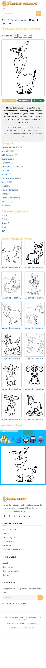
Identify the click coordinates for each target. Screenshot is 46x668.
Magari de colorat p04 (35, 389)
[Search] (38, 13)
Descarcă (39, 100)
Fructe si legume (9, 178)
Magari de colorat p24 (11, 267)
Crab (3, 227)
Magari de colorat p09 (35, 298)
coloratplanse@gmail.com (16, 603)
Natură (4, 182)
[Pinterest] (9, 516)
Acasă (6, 20)
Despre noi (31, 627)
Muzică (4, 201)
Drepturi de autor (11, 623)
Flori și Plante (7, 190)
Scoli (3, 186)
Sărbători (5, 162)
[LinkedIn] (30, 516)
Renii (3, 230)
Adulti (4, 205)
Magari (23, 20)
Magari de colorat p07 (11, 419)
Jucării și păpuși (8, 197)
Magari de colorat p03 (11, 389)
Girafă (4, 215)
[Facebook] (4, 516)
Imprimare (25, 100)
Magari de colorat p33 (35, 328)
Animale (15, 20)
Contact (6, 575)
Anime (4, 174)
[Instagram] (14, 516)
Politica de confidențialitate (30, 623)
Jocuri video (6, 159)
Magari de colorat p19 (35, 419)
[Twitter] (24, 516)
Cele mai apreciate (10, 571)
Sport (4, 193)
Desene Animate (9, 147)
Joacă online (9, 100)
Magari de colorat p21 (11, 298)
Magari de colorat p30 (11, 328)
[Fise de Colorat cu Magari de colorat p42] (23, 68)
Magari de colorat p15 (35, 267)
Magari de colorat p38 (35, 358)
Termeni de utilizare (18, 627)
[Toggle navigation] (4, 9)
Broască (5, 223)
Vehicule (5, 170)
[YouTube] (19, 516)
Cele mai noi (7, 567)
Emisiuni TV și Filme (10, 166)
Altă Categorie (8, 155)
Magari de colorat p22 (11, 358)
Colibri (4, 219)
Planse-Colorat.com (19, 617)
